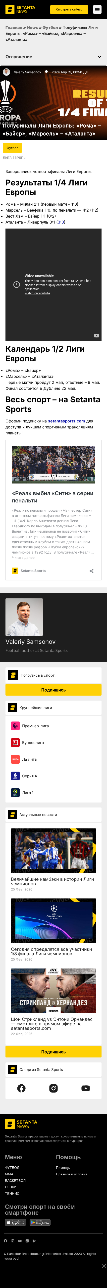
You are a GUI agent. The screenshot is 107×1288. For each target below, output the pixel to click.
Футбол (50, 27)
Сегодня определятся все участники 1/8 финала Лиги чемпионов (51, 951)
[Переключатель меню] (97, 9)
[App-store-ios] (27, 1241)
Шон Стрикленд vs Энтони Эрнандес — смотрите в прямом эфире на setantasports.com (52, 1024)
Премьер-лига (35, 726)
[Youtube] (20, 1241)
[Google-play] (34, 1241)
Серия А (29, 776)
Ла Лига (29, 759)
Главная (13, 27)
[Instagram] (12, 1241)
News (32, 27)
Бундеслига (33, 742)
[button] (100, 57)
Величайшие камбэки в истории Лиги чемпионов (52, 881)
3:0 (61, 222)
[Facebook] (5, 1241)
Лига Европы (14, 158)
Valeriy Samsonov (27, 72)
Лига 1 (27, 792)
